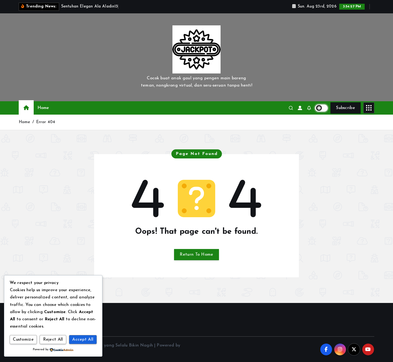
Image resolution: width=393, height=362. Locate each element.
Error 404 (45, 122)
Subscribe (345, 108)
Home (43, 108)
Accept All (82, 339)
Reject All (53, 339)
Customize (23, 339)
